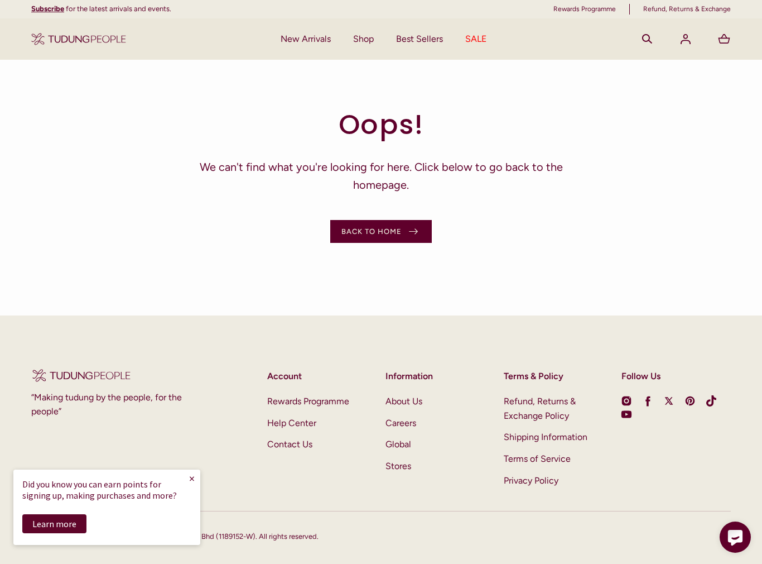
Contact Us (289, 444)
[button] (647, 39)
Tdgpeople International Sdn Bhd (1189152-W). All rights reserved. (213, 536)
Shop (363, 39)
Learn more (54, 523)
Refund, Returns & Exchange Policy (540, 408)
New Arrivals (306, 39)
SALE (475, 39)
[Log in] (685, 39)
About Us (403, 401)
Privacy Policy (531, 480)
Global (398, 444)
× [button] (192, 478)
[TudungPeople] (78, 39)
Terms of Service (537, 458)
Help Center (291, 423)
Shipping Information (545, 437)
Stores (398, 466)
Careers (400, 423)
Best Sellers (419, 39)
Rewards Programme (308, 401)
